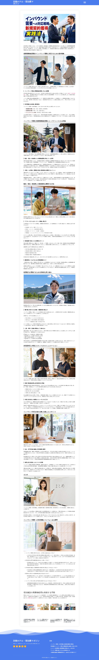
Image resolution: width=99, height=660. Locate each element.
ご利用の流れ (30, 597)
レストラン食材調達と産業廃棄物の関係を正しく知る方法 (56, 620)
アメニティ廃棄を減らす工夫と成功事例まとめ (42, 620)
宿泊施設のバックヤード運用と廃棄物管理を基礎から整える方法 (69, 620)
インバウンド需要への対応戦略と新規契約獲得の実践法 (62, 644)
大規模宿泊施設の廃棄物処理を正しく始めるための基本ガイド (29, 620)
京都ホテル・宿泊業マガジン (23, 2)
